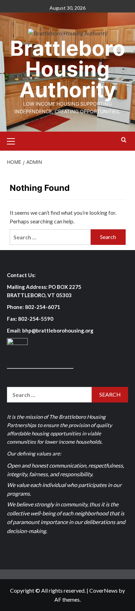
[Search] (123, 140)
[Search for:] (50, 237)
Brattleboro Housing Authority (67, 69)
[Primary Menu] (14, 140)
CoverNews (103, 590)
